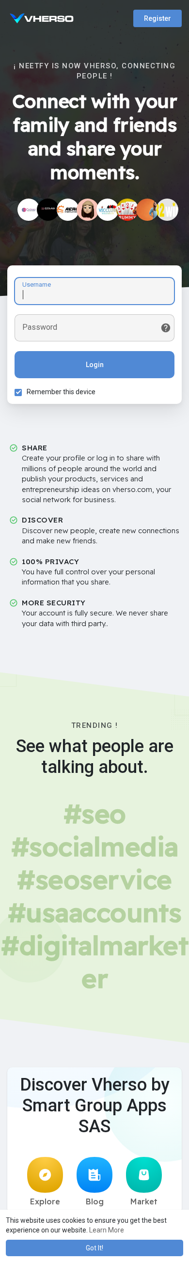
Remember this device (61, 392)
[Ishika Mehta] (147, 210)
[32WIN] (167, 210)
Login (95, 365)
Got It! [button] (94, 1248)
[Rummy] (127, 210)
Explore (45, 1201)
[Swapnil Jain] (28, 210)
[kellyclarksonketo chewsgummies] (88, 210)
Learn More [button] (106, 1230)
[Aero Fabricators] (68, 210)
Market (144, 1201)
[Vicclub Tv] (107, 210)
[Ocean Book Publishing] (48, 210)
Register (157, 18)
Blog (95, 1201)
